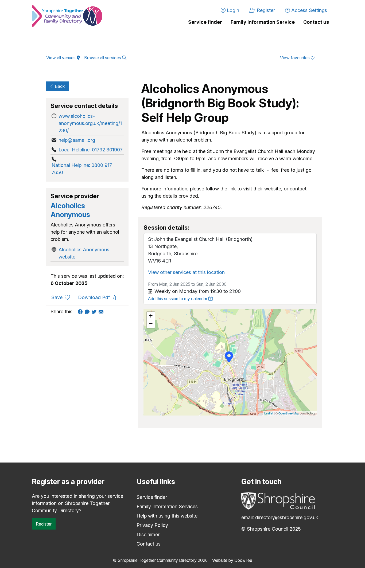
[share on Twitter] (95, 311)
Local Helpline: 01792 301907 (91, 149)
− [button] (151, 323)
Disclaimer (148, 534)
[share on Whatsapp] (88, 311)
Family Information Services (167, 506)
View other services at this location (186, 272)
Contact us (316, 22)
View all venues (61, 57)
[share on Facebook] (81, 311)
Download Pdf (94, 297)
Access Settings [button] (308, 10)
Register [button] (265, 10)
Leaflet (268, 413)
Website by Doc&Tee (232, 560)
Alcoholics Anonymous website (84, 253)
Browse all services (103, 57)
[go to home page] (67, 16)
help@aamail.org (77, 140)
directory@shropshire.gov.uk (286, 517)
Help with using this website (167, 516)
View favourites (295, 57)
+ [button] (151, 315)
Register (44, 524)
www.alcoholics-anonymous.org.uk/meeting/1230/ (90, 123)
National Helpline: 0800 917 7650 (82, 168)
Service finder (205, 22)
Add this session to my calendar (178, 298)
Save (62, 297)
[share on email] (102, 311)
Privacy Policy (152, 525)
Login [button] (232, 10)
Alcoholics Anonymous (70, 210)
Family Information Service (263, 22)
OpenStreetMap (288, 413)
